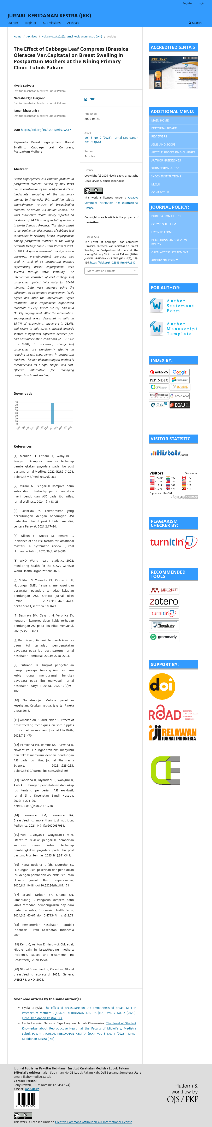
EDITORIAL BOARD (164, 128)
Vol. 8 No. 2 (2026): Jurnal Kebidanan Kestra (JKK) (72, 36)
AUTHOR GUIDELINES (166, 160)
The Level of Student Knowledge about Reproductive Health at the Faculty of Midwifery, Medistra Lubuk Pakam (79, 1028)
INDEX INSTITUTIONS (166, 176)
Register (30, 23)
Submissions (52, 23)
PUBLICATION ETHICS (166, 216)
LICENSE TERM (161, 232)
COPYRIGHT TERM (163, 224)
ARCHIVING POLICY (164, 260)
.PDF (92, 99)
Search (196, 23)
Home (17, 36)
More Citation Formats (101, 271)
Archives (73, 23)
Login (201, 3)
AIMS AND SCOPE (163, 144)
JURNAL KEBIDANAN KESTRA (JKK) (49, 15)
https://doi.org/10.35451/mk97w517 (46, 130)
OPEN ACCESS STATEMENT (169, 252)
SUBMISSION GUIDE (165, 168)
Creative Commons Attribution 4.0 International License (111, 203)
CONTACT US (160, 192)
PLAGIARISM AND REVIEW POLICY (169, 242)
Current (12, 23)
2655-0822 (32, 1089)
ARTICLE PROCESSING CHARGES (173, 152)
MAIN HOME (160, 120)
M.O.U (155, 184)
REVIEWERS (159, 136)
